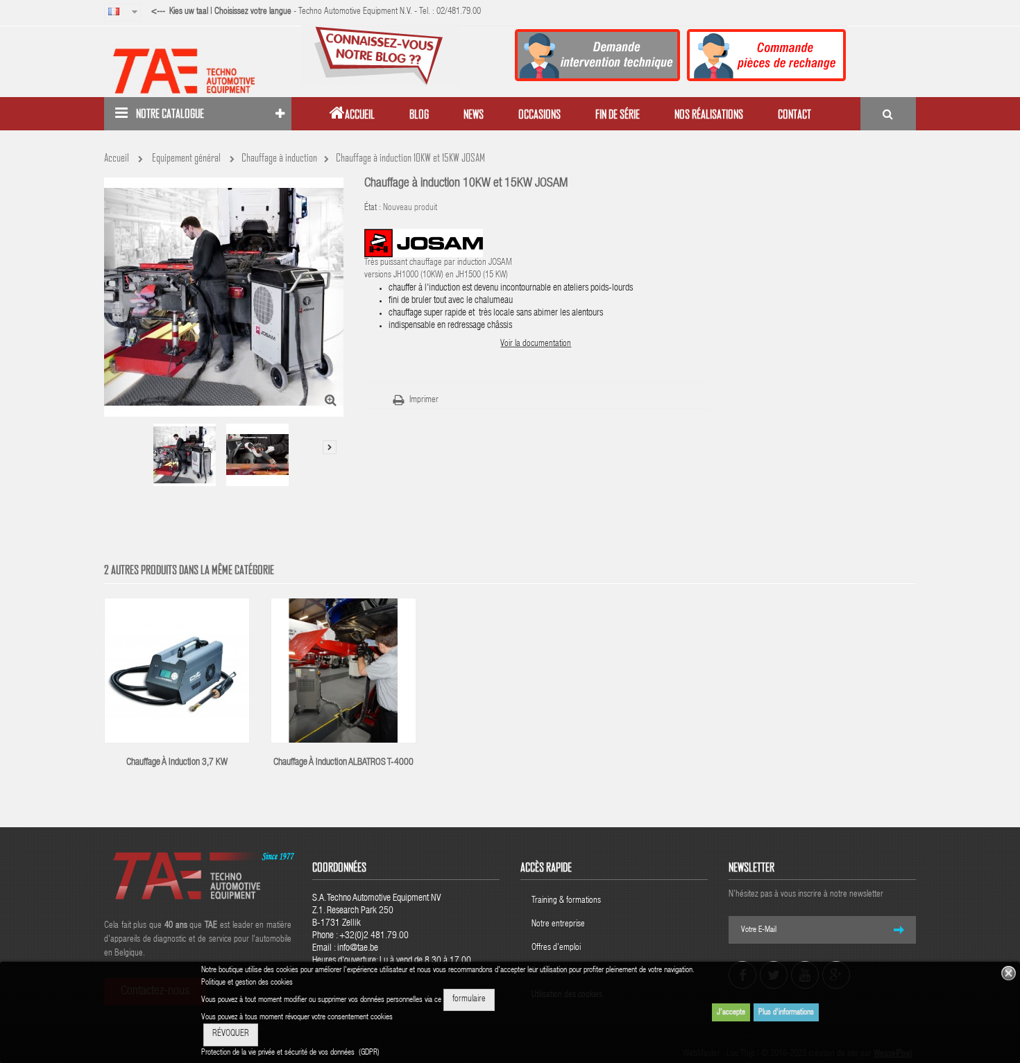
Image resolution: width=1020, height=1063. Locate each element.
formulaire (469, 999)
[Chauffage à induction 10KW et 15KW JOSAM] (184, 455)
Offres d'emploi (556, 948)
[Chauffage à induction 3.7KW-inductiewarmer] (177, 671)
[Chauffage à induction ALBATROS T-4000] (343, 671)
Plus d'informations (786, 1012)
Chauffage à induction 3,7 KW (177, 763)
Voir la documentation (535, 344)
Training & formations (566, 901)
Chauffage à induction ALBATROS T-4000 (343, 763)
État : (372, 208)
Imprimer (424, 400)
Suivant (330, 447)
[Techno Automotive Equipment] (197, 70)
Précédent (114, 432)
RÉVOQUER (230, 1034)
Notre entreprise (558, 924)
